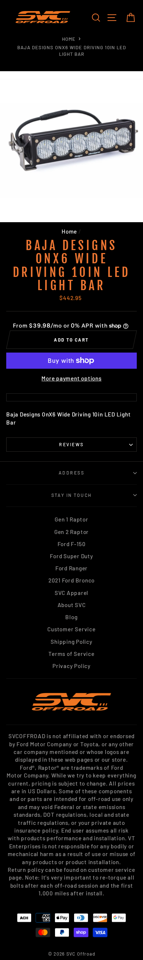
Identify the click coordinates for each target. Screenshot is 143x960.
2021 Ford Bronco (71, 580)
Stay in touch (71, 495)
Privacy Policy (71, 666)
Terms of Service (71, 653)
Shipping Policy (71, 641)
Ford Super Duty (71, 556)
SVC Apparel (71, 592)
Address (71, 472)
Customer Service (71, 629)
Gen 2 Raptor (71, 531)
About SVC (72, 605)
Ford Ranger (71, 568)
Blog (71, 617)
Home (69, 39)
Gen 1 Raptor (71, 519)
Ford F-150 (72, 544)
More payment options (71, 378)
